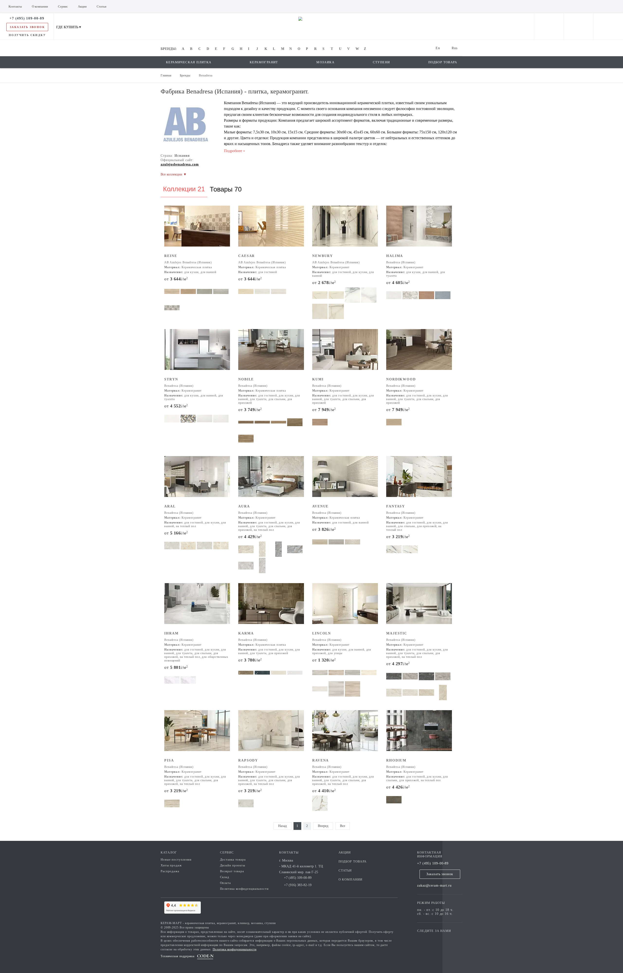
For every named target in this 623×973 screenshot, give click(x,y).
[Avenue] (345, 480)
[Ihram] (197, 607)
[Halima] (419, 229)
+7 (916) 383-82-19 (298, 885)
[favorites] (578, 26)
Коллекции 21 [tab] (184, 189)
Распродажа (170, 871)
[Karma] (271, 607)
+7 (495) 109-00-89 (433, 863)
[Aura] (271, 480)
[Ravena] (345, 734)
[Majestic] (419, 607)
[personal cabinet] (549, 26)
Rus (455, 48)
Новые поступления (176, 859)
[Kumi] (345, 352)
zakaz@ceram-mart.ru (434, 885)
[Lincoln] (345, 607)
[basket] (608, 26)
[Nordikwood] (419, 352)
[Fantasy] (419, 480)
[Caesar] (271, 229)
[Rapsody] (271, 734)
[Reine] (197, 229)
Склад (224, 877)
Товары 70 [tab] (226, 189)
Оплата (225, 883)
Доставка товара (233, 859)
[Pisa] (197, 734)
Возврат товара (232, 871)
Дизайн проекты (233, 865)
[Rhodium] (419, 734)
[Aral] (197, 480)
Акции (345, 852)
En (438, 48)
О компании (351, 879)
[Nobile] (271, 352)
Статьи (345, 870)
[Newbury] (345, 229)
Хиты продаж (171, 865)
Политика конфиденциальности (244, 888)
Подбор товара (353, 861)
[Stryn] (197, 352)
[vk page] (435, 938)
